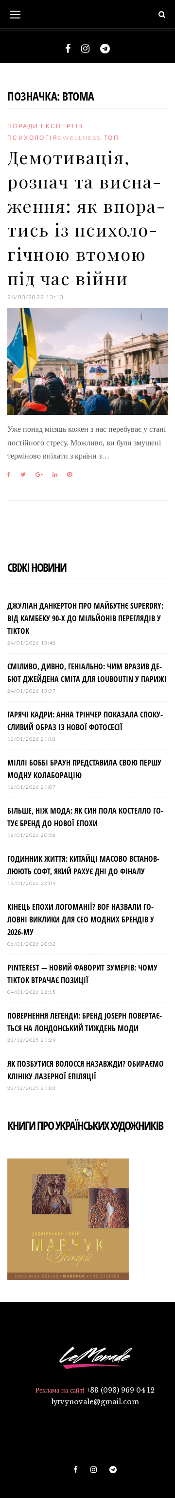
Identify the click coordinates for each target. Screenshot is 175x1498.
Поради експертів (45, 126)
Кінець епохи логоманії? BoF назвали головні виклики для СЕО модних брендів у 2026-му (80, 919)
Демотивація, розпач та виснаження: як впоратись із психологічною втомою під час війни (86, 217)
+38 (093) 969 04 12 (121, 1390)
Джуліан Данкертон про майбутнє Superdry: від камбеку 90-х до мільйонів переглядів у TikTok (85, 618)
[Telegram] (105, 48)
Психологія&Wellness (54, 137)
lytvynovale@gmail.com (95, 1401)
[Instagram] (85, 48)
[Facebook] (67, 48)
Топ (111, 137)
